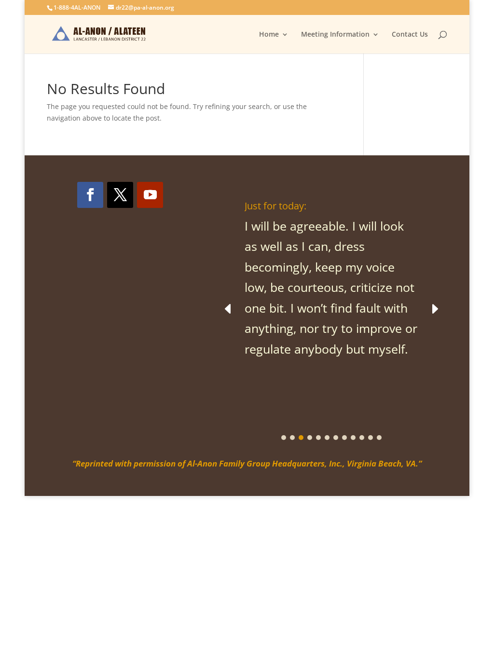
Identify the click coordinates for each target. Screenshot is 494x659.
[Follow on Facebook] (90, 195)
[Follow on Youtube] (150, 195)
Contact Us (410, 35)
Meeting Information (335, 35)
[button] (434, 308)
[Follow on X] (120, 195)
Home (269, 35)
